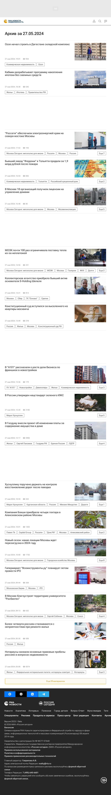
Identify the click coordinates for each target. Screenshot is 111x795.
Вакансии (9, 727)
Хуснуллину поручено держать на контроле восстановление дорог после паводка (31, 486)
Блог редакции (81, 715)
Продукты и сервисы (43, 715)
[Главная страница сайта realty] (18, 21)
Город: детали (61, 710)
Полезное (46, 710)
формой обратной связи (16, 778)
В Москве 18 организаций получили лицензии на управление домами (34, 190)
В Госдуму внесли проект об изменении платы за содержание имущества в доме (34, 424)
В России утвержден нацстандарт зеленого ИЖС (34, 395)
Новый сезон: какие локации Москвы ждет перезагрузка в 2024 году (31, 541)
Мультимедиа (94, 710)
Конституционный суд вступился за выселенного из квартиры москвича (36, 307)
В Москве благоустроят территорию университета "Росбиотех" (35, 597)
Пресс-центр (64, 715)
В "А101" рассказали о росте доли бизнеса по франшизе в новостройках (32, 369)
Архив (108, 715)
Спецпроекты (11, 715)
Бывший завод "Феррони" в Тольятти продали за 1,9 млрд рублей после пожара (36, 162)
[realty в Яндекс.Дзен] (21, 694)
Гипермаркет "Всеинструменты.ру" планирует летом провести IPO (36, 569)
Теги (106, 710)
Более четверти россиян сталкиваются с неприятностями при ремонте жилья (29, 625)
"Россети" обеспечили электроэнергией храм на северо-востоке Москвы (34, 135)
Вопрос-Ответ (77, 710)
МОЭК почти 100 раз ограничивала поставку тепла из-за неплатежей (35, 252)
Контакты (97, 715)
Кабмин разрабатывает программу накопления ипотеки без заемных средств (33, 73)
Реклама (25, 715)
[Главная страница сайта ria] (4, 21)
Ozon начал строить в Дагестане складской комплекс (37, 44)
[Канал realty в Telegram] (43, 694)
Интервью (34, 710)
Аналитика (20, 710)
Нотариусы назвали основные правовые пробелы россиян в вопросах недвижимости (35, 653)
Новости (8, 710)
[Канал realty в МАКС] (9, 694)
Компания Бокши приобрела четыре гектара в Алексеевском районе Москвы (33, 514)
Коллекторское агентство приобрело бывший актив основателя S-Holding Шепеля (36, 280)
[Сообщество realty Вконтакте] (32, 694)
